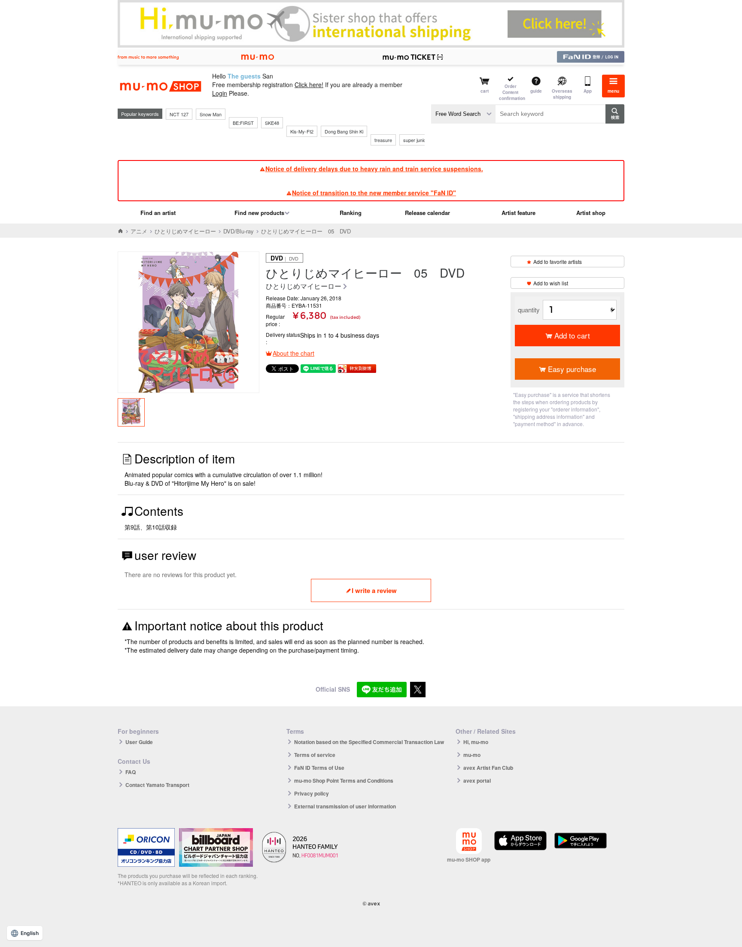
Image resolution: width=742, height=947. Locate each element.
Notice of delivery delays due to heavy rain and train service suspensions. (374, 168)
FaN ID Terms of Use (319, 768)
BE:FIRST (243, 122)
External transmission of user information (345, 806)
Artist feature (518, 213)
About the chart (293, 353)
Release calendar (427, 213)
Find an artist (158, 213)
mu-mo (471, 755)
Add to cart (572, 335)
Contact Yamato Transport (157, 785)
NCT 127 (179, 114)
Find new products (259, 213)
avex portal (477, 780)
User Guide (139, 742)
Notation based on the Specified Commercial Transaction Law (369, 742)
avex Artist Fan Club (488, 768)
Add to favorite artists (557, 261)
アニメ (139, 231)
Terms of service (314, 755)
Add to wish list (550, 283)
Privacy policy (311, 793)
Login (219, 93)
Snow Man (211, 114)
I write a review (374, 590)
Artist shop (590, 213)
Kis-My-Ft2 (301, 131)
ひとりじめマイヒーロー (185, 231)
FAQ (130, 772)
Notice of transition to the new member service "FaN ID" (374, 192)
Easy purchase (572, 368)
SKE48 (272, 122)
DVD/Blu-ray (238, 231)
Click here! (309, 84)
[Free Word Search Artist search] (463, 114)
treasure (383, 139)
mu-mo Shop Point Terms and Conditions (343, 780)
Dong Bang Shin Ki (344, 131)
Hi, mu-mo (475, 742)
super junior (415, 139)
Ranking (351, 213)
